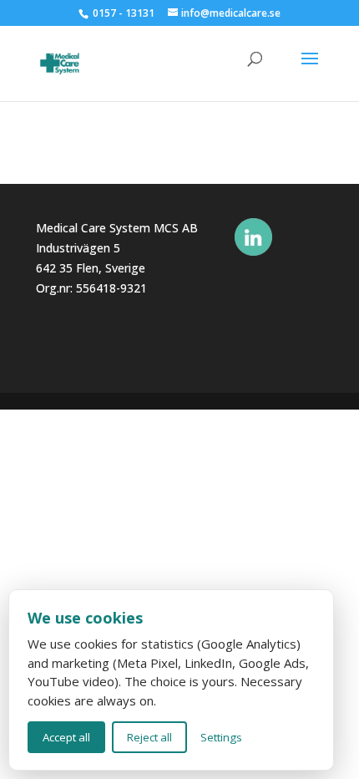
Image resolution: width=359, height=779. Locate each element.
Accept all (66, 737)
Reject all (149, 737)
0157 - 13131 (123, 13)
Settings (221, 737)
